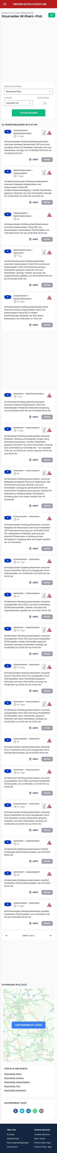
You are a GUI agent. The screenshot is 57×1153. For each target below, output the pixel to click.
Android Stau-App (43, 1146)
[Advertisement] (28, 50)
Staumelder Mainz (13, 1074)
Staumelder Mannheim (15, 1090)
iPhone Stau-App (42, 1142)
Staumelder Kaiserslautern (17, 1082)
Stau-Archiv (39, 1138)
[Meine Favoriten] (4, 4)
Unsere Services (42, 1129)
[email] (41, 1111)
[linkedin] (28, 1111)
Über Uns (11, 1129)
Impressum (12, 1146)
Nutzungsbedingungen (18, 1142)
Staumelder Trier (12, 1086)
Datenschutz (13, 1138)
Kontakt (10, 1134)
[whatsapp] (35, 1111)
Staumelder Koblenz (14, 1078)
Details (47, 159)
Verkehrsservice (42, 1134)
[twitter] (22, 1111)
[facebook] (15, 1111)
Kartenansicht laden (28, 1025)
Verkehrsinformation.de (29, 4)
